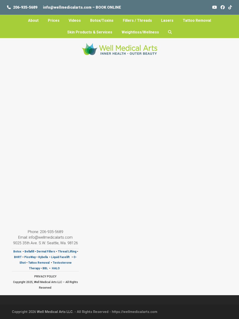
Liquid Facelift (60, 257)
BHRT (18, 257)
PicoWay (30, 257)
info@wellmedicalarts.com (67, 7)
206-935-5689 (25, 7)
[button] (170, 32)
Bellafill (29, 251)
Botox (17, 251)
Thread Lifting (67, 251)
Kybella (43, 257)
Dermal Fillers (46, 251)
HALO (56, 268)
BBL (45, 268)
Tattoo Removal (38, 262)
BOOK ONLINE (108, 7)
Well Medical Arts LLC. (55, 312)
